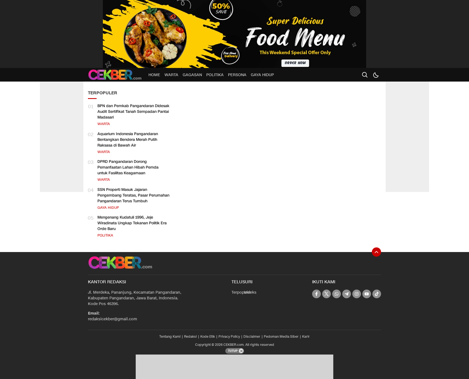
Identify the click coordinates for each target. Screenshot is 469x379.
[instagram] (356, 294)
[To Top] (376, 252)
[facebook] (316, 294)
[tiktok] (376, 294)
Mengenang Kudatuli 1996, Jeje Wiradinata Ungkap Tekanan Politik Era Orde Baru (132, 223)
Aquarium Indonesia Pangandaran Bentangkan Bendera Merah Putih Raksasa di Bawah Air (127, 139)
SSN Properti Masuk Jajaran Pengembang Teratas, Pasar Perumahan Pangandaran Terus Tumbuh (133, 195)
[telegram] (346, 294)
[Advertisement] (61, 108)
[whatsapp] (336, 294)
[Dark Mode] (375, 75)
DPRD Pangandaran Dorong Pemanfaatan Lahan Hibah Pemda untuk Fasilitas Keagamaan (128, 167)
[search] (364, 75)
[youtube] (366, 294)
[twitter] (326, 294)
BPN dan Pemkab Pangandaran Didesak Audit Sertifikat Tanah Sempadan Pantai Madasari (133, 111)
